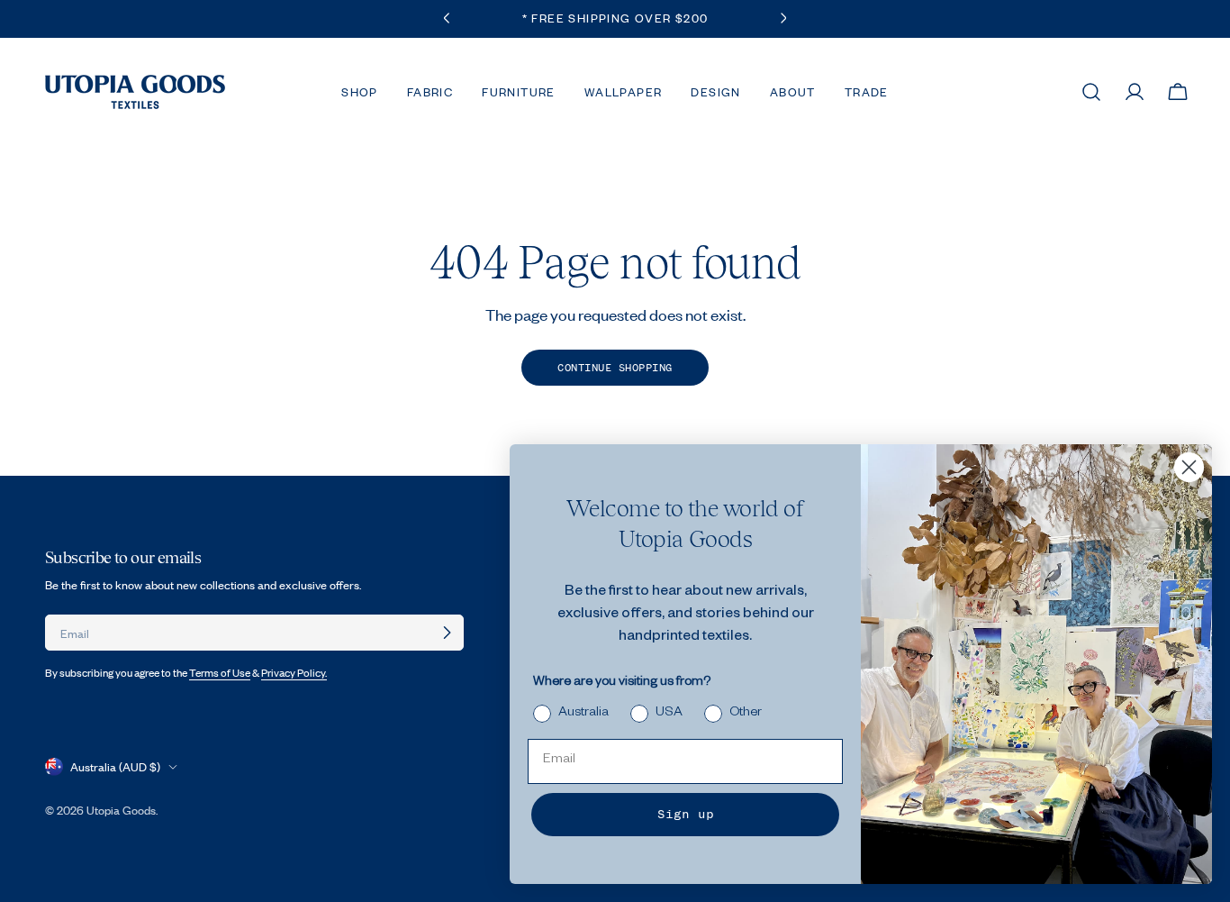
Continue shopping (615, 367)
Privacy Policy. (294, 672)
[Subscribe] (446, 632)
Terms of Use (219, 672)
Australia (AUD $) (115, 767)
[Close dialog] (1189, 467)
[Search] (1091, 92)
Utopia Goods (121, 810)
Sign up (685, 814)
